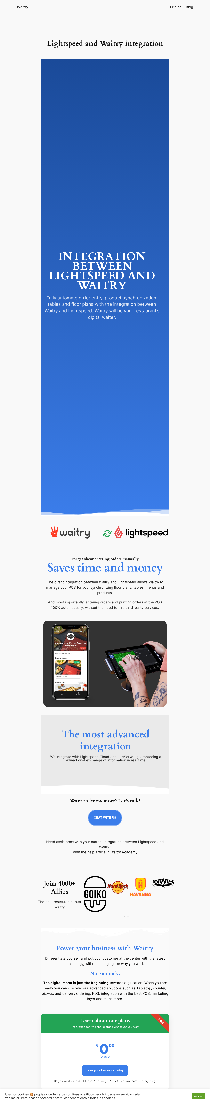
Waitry (22, 7)
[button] (124, 916)
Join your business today (105, 1070)
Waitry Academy (124, 852)
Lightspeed (127, 582)
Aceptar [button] (198, 1096)
